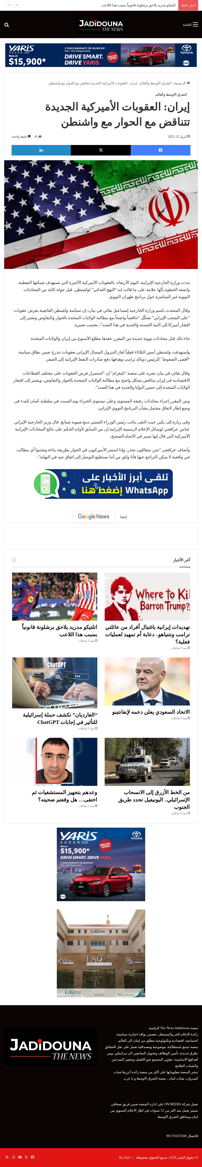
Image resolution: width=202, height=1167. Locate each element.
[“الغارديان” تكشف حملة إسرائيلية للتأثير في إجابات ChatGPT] (54, 683)
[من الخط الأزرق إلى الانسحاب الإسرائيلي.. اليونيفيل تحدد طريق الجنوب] (147, 762)
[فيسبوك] (160, 150)
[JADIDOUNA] (101, 24)
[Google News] (93, 516)
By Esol (124, 1157)
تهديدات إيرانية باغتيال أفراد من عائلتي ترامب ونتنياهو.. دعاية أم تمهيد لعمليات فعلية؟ (147, 634)
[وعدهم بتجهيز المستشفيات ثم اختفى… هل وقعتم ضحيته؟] (54, 762)
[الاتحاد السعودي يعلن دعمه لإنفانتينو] (147, 681)
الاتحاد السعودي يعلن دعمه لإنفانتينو (150, 5)
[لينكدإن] (41, 150)
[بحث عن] (6, 26)
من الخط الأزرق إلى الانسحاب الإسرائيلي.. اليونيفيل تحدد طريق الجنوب (154, 799)
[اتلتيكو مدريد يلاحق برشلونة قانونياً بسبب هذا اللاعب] (54, 597)
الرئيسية (180, 83)
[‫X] (100, 150)
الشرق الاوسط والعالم (155, 83)
